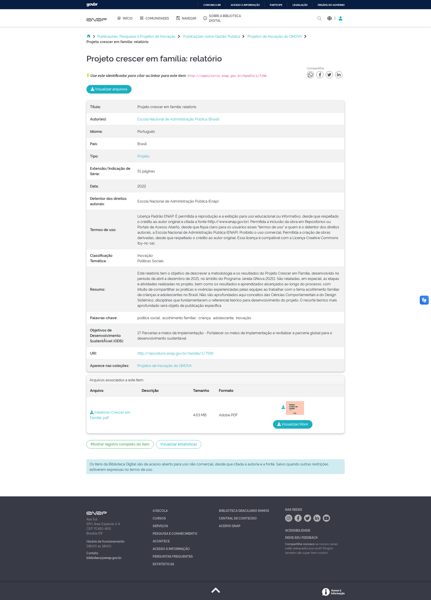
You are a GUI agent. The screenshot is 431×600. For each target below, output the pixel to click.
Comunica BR (212, 5)
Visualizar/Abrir (294, 423)
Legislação (300, 5)
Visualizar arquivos (110, 88)
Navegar (189, 18)
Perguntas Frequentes (173, 556)
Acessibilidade (297, 530)
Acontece (161, 541)
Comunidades (157, 18)
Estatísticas (163, 564)
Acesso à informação (245, 5)
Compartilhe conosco (300, 544)
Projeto (143, 155)
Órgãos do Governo (331, 5)
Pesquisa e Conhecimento (175, 533)
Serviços (160, 526)
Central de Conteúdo (238, 518)
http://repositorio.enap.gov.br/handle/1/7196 (175, 353)
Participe (276, 5)
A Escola (160, 510)
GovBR (92, 4)
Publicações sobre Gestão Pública (211, 36)
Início (128, 18)
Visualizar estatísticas (178, 443)
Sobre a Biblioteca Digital (225, 17)
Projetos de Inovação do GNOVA (275, 36)
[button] (329, 18)
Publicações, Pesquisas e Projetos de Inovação (136, 36)
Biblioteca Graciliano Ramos (244, 510)
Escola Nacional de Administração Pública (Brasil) (178, 118)
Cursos (159, 518)
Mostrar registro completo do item (120, 443)
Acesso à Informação (171, 548)
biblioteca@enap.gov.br (103, 557)
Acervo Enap (229, 526)
